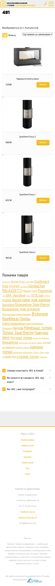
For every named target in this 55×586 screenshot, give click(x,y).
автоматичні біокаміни (41, 338)
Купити (43, 84)
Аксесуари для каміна (31, 299)
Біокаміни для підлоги (21, 309)
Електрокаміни (13, 323)
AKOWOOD (6, 282)
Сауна (27, 474)
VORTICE (47, 296)
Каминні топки (27, 445)
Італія (6, 300)
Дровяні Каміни (27, 440)
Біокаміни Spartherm (32, 304)
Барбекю (27, 457)
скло (47, 352)
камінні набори (22, 347)
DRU (32, 281)
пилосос (35, 353)
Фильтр (12, 35)
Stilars (28, 296)
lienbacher (36, 286)
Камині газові (27, 462)
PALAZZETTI (12, 290)
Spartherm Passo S (27, 136)
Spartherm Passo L (27, 194)
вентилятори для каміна (27, 343)
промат (41, 353)
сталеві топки (28, 356)
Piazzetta (45, 290)
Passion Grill (30, 291)
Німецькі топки (38, 327)
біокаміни (10, 342)
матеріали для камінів (23, 352)
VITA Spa (37, 295)
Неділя (18, 328)
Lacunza (24, 286)
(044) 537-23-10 (27, 512)
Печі (27, 468)
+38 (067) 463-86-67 (27, 517)
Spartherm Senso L (27, 252)
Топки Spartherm (18, 332)
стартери (43, 357)
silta (3, 296)
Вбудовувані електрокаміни (16, 314)
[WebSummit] (34, 580)
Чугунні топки (21, 337)
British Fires (18, 281)
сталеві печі (9, 356)
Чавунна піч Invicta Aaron (27, 78)
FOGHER (14, 286)
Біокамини (27, 451)
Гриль (25, 318)
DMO (27, 282)
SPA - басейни (15, 295)
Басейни (8, 304)
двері (39, 343)
